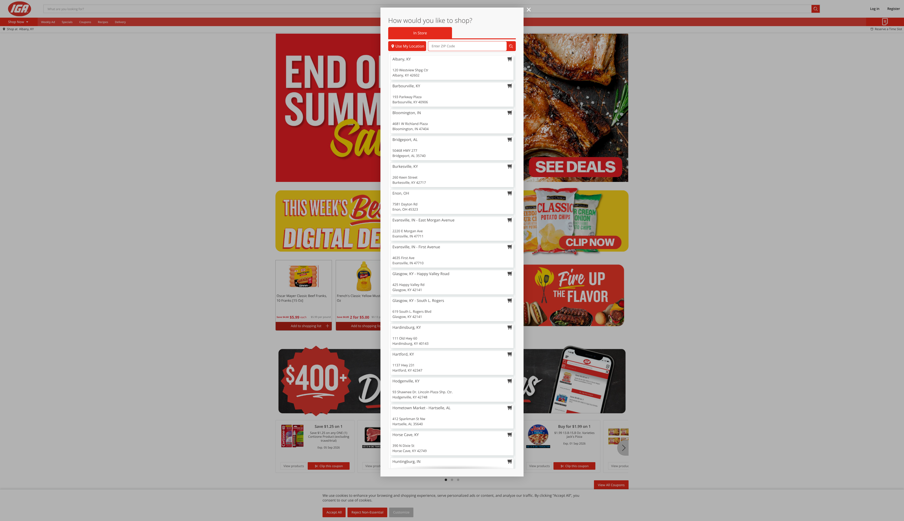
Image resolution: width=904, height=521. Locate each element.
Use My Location (409, 46)
